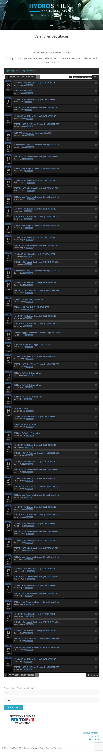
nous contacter (51, 62)
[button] (92, 675)
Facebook (94, 736)
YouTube (95, 739)
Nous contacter (92, 733)
